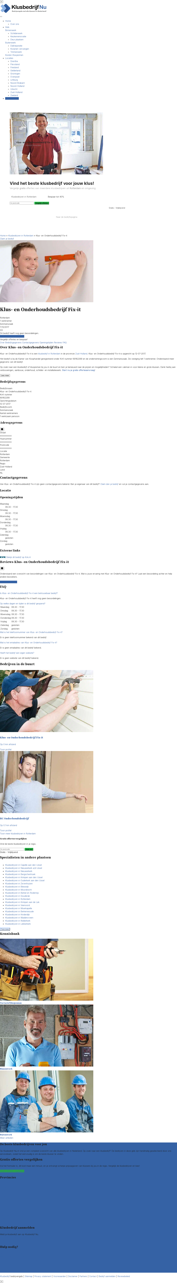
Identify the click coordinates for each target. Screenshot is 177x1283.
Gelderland (15, 70)
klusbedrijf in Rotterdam (49, 353)
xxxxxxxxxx (6, 435)
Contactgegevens (31, 342)
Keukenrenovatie (18, 36)
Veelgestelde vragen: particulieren (15, 1265)
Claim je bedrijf (7, 238)
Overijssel (14, 76)
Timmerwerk (16, 52)
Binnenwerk (10, 30)
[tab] (88, 593)
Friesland (14, 67)
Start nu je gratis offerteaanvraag (78, 370)
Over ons (14, 24)
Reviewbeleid (124, 1276)
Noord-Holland (17, 86)
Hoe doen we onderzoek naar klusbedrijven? (21, 1259)
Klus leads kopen (8, 1237)
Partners (83, 1276)
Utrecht (13, 89)
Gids (7, 27)
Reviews (58, 342)
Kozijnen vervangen (19, 49)
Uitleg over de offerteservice (13, 1253)
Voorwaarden (59, 1276)
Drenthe (14, 61)
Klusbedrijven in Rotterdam (20, 235)
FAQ (65, 342)
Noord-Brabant (17, 83)
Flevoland (15, 64)
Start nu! (29, 849)
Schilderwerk (16, 33)
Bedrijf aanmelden (8, 1240)
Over (2, 342)
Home (8, 21)
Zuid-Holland (16, 92)
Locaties (9, 58)
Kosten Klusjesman (14, 55)
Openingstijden (47, 342)
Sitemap (28, 1276)
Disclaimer (72, 1276)
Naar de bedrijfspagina (66, 217)
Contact (4, 1271)
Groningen (15, 73)
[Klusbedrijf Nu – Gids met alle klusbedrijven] (24, 12)
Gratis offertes (12, 98)
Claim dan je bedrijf (109, 484)
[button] (29, 593)
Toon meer (5, 929)
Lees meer (5, 375)
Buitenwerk (10, 42)
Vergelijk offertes (41, 203)
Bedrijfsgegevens (13, 342)
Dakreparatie (16, 45)
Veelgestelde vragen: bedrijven (14, 1268)
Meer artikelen (6, 1138)
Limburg (14, 80)
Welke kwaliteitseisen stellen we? (15, 1256)
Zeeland (14, 95)
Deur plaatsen (16, 39)
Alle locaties (5, 1221)
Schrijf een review (8, 582)
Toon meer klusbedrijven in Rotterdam (18, 833)
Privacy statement (42, 1276)
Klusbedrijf (5, 1276)
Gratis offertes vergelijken (12, 336)
